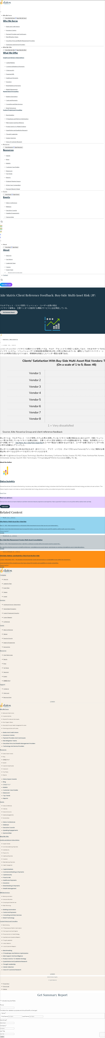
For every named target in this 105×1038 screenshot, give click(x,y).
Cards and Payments (7, 899)
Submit (2, 1036)
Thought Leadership (7, 940)
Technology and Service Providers (10, 728)
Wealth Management (7, 865)
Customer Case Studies (8, 766)
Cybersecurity (6, 850)
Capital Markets (6, 843)
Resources (8, 150)
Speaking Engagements (8, 815)
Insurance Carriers (7, 716)
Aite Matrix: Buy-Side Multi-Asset (28, 443)
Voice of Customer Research (9, 946)
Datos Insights (7, 481)
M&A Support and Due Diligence (10, 931)
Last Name (25, 1016)
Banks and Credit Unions (8, 713)
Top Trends (5, 772)
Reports (5, 775)
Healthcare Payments (8, 856)
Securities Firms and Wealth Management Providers (14, 725)
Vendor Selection (7, 943)
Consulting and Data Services (9, 902)
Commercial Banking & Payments (10, 846)
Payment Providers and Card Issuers (11, 719)
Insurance (5, 859)
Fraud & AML (6, 853)
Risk (41, 443)
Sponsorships (6, 818)
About (6, 250)
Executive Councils (7, 812)
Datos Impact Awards (8, 753)
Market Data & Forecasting (11, 91)
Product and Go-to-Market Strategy (11, 934)
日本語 (2, 533)
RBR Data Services (5, 892)
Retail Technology (7, 905)
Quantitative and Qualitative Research (11, 937)
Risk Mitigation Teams (8, 722)
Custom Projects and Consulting (12, 110)
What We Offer (10, 52)
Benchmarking (6, 925)
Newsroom (5, 769)
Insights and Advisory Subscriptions (13, 57)
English (1, 300)
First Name (4, 1016)
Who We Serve (10, 21)
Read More (3, 493)
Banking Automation (7, 896)
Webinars (5, 808)
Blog (4, 756)
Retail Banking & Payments (9, 862)
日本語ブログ (6, 759)
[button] (1, 221)
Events (6, 197)
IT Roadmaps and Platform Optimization (12, 928)
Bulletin (4, 762)
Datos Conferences (7, 805)
